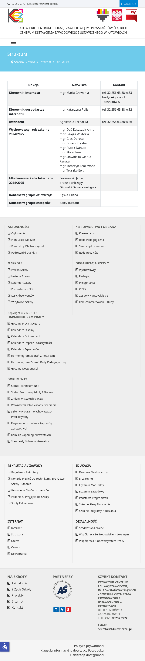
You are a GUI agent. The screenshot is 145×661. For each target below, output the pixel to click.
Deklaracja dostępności (87, 655)
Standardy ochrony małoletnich (31, 441)
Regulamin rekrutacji (25, 472)
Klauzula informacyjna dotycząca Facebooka (72, 650)
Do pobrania (19, 553)
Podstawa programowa (93, 498)
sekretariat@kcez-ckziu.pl (44, 3)
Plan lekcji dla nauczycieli (28, 246)
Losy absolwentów (22, 295)
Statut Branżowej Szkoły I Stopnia (32, 392)
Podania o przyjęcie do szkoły (30, 497)
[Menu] (13, 42)
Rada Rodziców (88, 252)
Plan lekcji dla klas (23, 240)
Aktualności (20, 583)
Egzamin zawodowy (91, 491)
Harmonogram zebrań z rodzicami (33, 355)
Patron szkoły (19, 270)
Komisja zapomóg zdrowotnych (31, 435)
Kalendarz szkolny (22, 330)
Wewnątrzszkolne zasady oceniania (33, 405)
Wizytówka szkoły (22, 302)
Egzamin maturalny (91, 485)
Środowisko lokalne (91, 528)
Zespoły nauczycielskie (93, 295)
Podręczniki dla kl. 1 (24, 252)
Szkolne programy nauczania (97, 511)
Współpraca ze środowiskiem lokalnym (104, 534)
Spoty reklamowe (22, 503)
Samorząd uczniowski (92, 246)
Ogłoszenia (18, 233)
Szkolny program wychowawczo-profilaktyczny (31, 414)
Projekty (18, 595)
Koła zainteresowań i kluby (96, 302)
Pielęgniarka (87, 282)
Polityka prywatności (89, 646)
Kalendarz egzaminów (25, 349)
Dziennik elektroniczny (93, 472)
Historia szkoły (20, 276)
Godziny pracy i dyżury (25, 323)
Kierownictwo (87, 233)
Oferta (15, 541)
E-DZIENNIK (128, 3)
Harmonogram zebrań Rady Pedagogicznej (38, 362)
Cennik (15, 547)
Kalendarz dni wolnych (26, 336)
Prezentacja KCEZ (22, 289)
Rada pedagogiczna (91, 240)
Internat (16, 528)
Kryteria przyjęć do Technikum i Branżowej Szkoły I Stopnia (38, 481)
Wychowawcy (87, 270)
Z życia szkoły (21, 589)
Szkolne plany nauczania (94, 504)
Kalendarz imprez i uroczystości (31, 343)
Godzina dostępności (24, 368)
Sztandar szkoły (21, 282)
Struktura (17, 534)
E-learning (86, 478)
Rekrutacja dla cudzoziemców (30, 490)
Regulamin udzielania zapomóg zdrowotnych (31, 425)
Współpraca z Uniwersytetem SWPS (101, 541)
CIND (82, 289)
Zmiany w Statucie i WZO (27, 398)
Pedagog (84, 276)
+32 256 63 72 (17, 3)
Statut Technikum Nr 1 (25, 386)
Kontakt (17, 607)
